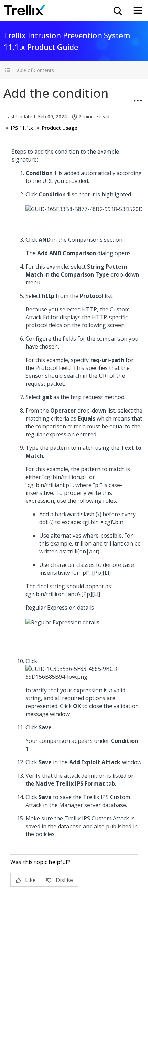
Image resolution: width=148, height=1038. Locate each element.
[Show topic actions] (138, 100)
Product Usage (59, 128)
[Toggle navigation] (138, 10)
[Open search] (117, 10)
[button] (74, 70)
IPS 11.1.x (22, 128)
